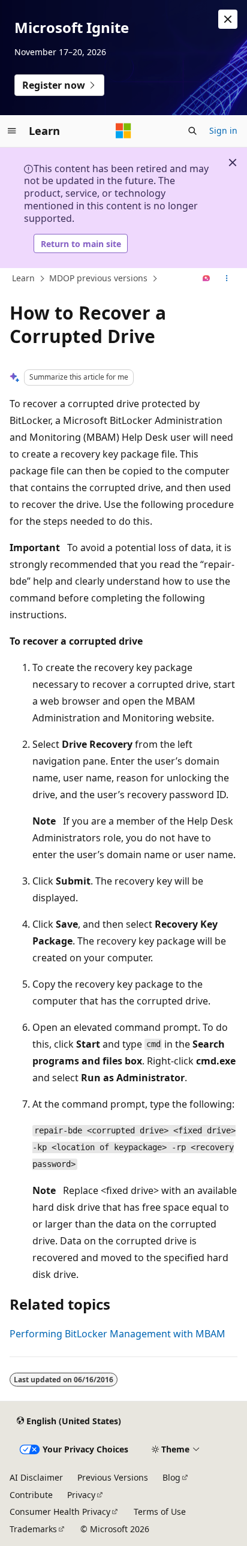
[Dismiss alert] (227, 19)
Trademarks (33, 1529)
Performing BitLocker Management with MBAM (117, 1333)
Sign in (223, 130)
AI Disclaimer (36, 1477)
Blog (171, 1477)
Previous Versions (112, 1477)
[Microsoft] (123, 131)
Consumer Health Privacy (60, 1511)
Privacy (81, 1494)
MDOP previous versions (98, 278)
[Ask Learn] (206, 278)
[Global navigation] (12, 131)
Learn (23, 278)
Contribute (31, 1494)
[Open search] (192, 131)
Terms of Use (160, 1511)
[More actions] (226, 278)
